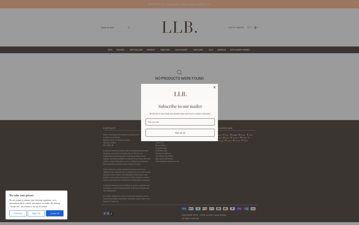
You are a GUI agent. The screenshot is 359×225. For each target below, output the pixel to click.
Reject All (36, 213)
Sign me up (180, 132)
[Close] (214, 87)
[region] (36, 205)
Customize (18, 213)
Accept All (54, 213)
